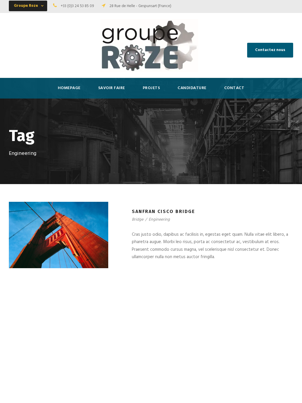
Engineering (159, 219)
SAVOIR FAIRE (111, 88)
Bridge (137, 219)
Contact (234, 88)
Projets (151, 88)
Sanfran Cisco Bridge (163, 211)
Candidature (192, 88)
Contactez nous (270, 50)
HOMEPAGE (69, 88)
